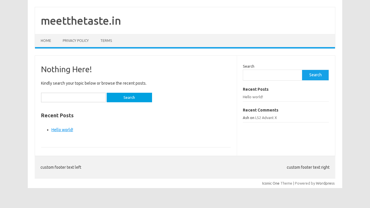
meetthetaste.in (81, 20)
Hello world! (62, 129)
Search (248, 66)
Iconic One (271, 183)
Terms (106, 40)
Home (46, 40)
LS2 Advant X (266, 118)
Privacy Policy (76, 40)
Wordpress (325, 183)
